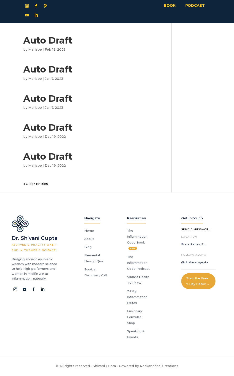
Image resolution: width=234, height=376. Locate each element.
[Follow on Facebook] (36, 6)
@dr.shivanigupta (194, 262)
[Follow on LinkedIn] (36, 15)
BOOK (170, 5)
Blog (88, 247)
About (89, 239)
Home (89, 230)
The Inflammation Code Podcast (138, 262)
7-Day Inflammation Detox (137, 297)
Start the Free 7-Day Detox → (198, 281)
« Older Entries (35, 184)
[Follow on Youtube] (27, 15)
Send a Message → (196, 229)
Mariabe (35, 49)
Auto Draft (47, 40)
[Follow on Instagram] (27, 6)
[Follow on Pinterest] (45, 6)
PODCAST (195, 5)
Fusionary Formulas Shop (134, 317)
